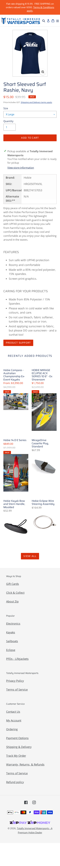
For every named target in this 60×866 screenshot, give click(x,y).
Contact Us (13, 711)
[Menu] (57, 20)
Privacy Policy (15, 681)
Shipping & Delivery (19, 747)
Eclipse (10, 650)
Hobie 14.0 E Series (14, 440)
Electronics (13, 623)
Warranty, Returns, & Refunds (25, 764)
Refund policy (15, 782)
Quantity (8, 121)
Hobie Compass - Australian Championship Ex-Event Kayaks (14, 375)
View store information (20, 167)
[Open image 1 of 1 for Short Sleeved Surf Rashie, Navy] (30, 53)
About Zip (12, 601)
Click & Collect (15, 592)
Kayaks (10, 632)
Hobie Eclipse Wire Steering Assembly (43, 502)
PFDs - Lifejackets (17, 659)
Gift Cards (12, 584)
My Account (13, 720)
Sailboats (12, 641)
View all (29, 556)
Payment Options (17, 738)
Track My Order (16, 756)
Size (5, 108)
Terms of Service (17, 689)
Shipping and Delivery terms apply (36, 102)
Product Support (18, 343)
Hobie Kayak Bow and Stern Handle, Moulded (14, 504)
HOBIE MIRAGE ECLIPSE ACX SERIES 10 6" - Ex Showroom (42, 375)
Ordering (12, 729)
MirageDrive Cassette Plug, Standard (40, 443)
